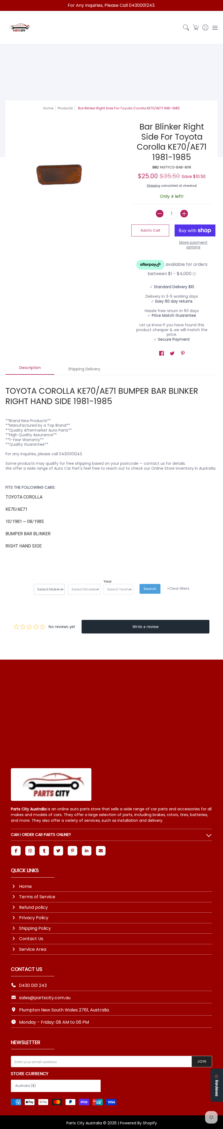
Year (108, 581)
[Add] (184, 213)
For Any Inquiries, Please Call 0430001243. (111, 5)
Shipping (153, 185)
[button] (195, 27)
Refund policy (33, 907)
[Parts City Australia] (19, 27)
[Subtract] (159, 213)
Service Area (32, 949)
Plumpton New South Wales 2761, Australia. (64, 1010)
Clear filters (178, 588)
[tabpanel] (111, 470)
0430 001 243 (33, 985)
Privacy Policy (33, 918)
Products (65, 108)
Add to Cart (150, 230)
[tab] (29, 369)
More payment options (193, 245)
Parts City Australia (84, 1123)
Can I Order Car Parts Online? (41, 834)
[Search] (186, 27)
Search (150, 588)
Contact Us (31, 939)
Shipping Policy (35, 928)
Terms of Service (37, 897)
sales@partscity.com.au (44, 997)
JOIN (201, 1061)
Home (48, 108)
